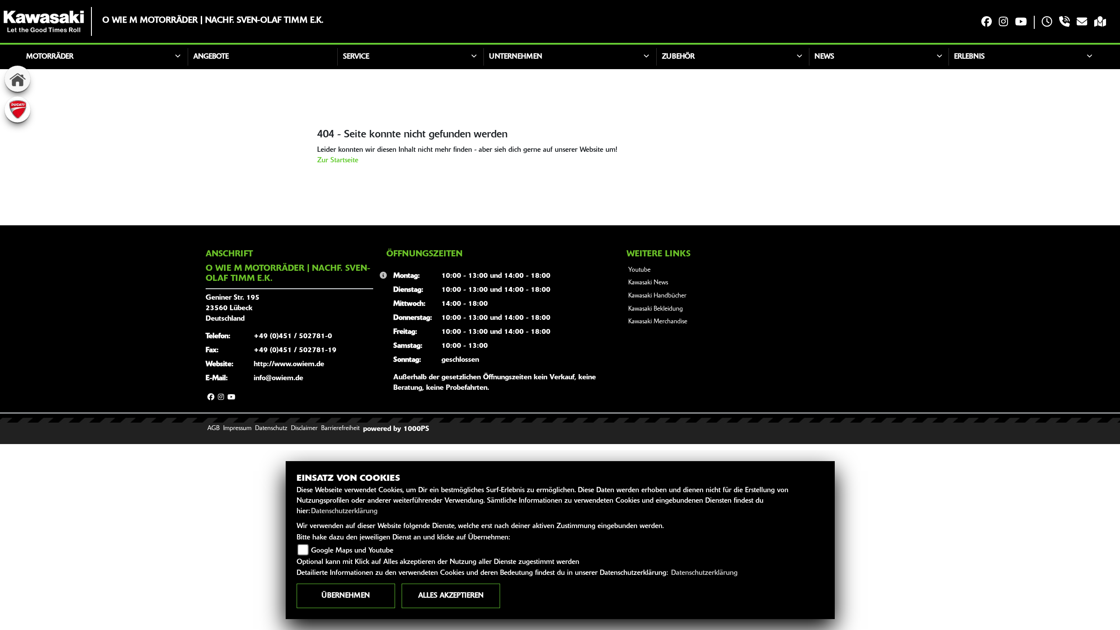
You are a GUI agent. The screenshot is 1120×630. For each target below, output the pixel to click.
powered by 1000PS (396, 429)
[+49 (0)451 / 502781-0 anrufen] (1064, 22)
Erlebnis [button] (969, 56)
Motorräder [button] (50, 56)
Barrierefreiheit (340, 428)
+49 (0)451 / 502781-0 (293, 336)
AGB (213, 428)
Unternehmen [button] (515, 56)
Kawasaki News (648, 283)
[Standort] (1100, 22)
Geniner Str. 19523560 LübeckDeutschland (232, 308)
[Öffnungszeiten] (1047, 22)
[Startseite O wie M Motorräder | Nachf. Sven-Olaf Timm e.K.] (44, 21)
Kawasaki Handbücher (657, 296)
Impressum (237, 428)
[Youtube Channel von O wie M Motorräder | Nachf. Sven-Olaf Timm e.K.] (1021, 22)
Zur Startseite (337, 160)
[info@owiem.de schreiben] (1082, 22)
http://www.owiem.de (289, 364)
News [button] (824, 56)
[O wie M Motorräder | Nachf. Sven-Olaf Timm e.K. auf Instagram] (1003, 22)
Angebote (211, 56)
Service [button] (356, 56)
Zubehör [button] (678, 56)
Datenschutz (271, 428)
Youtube (639, 270)
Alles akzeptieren (450, 595)
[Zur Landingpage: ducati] (17, 109)
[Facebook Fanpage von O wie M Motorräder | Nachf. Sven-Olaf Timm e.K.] (986, 22)
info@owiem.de (278, 378)
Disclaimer (304, 428)
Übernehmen (346, 595)
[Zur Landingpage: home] (17, 79)
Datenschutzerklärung (344, 511)
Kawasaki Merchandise (657, 321)
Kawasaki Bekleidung (655, 309)
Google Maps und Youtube (352, 550)
